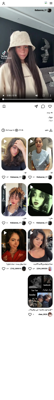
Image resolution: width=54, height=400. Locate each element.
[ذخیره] (4, 106)
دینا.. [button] (50, 120)
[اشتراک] (36, 106)
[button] (51, 3)
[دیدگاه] (43, 106)
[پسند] (50, 106)
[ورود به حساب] (3, 3)
